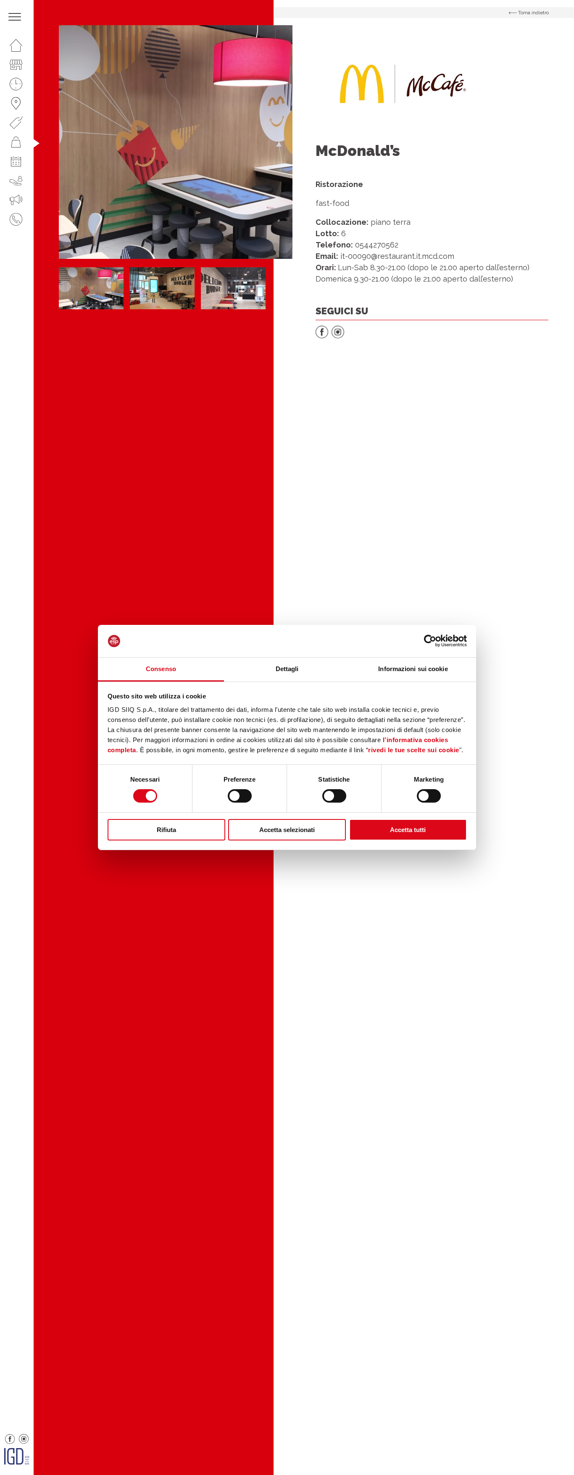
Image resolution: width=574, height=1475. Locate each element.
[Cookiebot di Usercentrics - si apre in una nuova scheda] (430, 641)
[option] (175, 142)
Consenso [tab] (161, 668)
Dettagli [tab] (287, 668)
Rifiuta (166, 829)
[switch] (240, 796)
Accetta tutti (408, 829)
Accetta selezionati (287, 829)
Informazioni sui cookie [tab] (413, 668)
